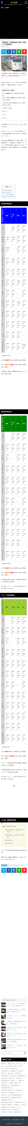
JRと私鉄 (12, 1063)
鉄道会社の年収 (7, 1109)
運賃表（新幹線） (20, 865)
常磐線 (5, 1083)
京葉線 (19, 1073)
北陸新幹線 (10, 843)
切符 (15, 1075)
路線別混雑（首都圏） (8, 1102)
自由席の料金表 (6, 190)
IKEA (5, 1063)
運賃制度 (5, 865)
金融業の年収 (6, 1107)
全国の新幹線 (6, 1075)
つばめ (5, 117)
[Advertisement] (14, 24)
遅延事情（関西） (21, 1102)
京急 (22, 1070)
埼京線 (5, 1078)
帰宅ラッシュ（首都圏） (18, 1080)
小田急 (12, 1078)
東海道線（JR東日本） (8, 1090)
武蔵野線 (20, 1090)
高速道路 (18, 1112)
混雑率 (5, 1092)
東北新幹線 (10, 835)
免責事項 (7, 7)
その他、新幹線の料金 (8, 196)
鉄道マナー (16, 1107)
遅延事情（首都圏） (8, 1104)
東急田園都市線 (16, 1085)
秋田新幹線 (17, 835)
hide (10, 186)
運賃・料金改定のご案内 (16, 124)
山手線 (20, 1078)
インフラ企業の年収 (8, 1066)
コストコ (5, 1068)
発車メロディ (6, 1095)
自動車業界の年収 (17, 1095)
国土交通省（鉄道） (6, 1119)
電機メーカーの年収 (8, 1112)
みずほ (5, 111)
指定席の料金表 (6, 192)
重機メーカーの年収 (21, 1104)
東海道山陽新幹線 (7, 1087)
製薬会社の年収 (17, 1097)
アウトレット (21, 1063)
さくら (5, 114)
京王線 (11, 1073)
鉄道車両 (17, 1109)
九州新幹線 (11, 865)
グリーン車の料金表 (8, 194)
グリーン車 (19, 1066)
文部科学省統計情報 (16, 1119)
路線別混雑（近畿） (8, 1099)
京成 (5, 1073)
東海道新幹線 (10, 829)
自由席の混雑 (6, 1097)
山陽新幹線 (18, 829)
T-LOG (14, 2)
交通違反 (15, 1070)
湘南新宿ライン (14, 1092)
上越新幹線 (10, 840)
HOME (2, 7)
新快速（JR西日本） (15, 1083)
